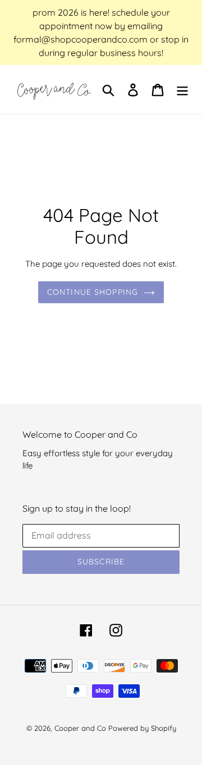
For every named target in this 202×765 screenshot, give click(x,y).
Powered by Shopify (142, 728)
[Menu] (182, 89)
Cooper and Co (80, 728)
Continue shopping (92, 292)
